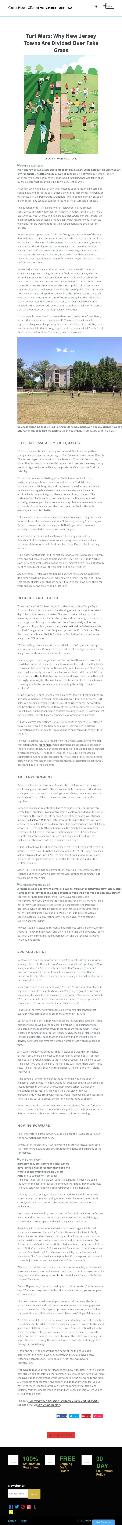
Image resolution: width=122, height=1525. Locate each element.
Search (12, 1520)
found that (45, 744)
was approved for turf (53, 1275)
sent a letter (32, 676)
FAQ (69, 8)
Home (40, 8)
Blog (61, 8)
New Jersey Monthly (48, 1404)
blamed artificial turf (71, 626)
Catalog (51, 8)
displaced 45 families (41, 820)
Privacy (23, 1520)
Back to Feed (63, 1435)
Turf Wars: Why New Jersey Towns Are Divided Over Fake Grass (63, 1400)
